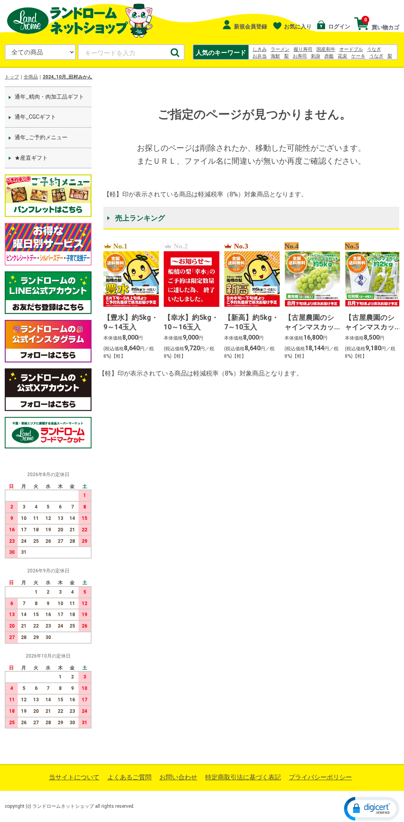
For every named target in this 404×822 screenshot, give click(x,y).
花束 (342, 56)
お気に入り (298, 26)
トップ (12, 77)
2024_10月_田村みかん (67, 77)
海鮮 (275, 56)
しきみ (259, 49)
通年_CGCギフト (35, 117)
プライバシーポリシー (320, 777)
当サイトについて (74, 777)
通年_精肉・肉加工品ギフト (49, 96)
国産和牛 (325, 49)
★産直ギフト (31, 158)
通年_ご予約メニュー (41, 137)
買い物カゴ (381, 23)
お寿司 (300, 56)
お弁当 (259, 56)
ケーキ (358, 56)
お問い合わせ (178, 777)
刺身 (315, 56)
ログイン (338, 26)
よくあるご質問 (129, 777)
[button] (371, 808)
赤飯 (329, 56)
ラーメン (280, 49)
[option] (129, 301)
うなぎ (374, 49)
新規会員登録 (250, 26)
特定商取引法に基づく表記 (243, 777)
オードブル (351, 49)
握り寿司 (303, 49)
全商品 (31, 77)
